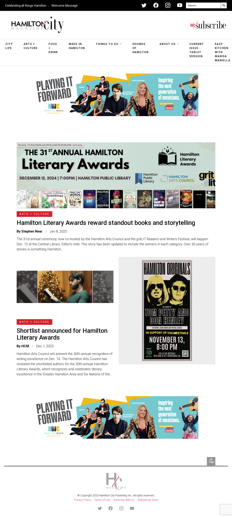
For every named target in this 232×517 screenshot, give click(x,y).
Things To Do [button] (107, 44)
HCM (25, 346)
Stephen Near (31, 231)
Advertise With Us (124, 500)
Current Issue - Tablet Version (196, 50)
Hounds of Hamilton (140, 48)
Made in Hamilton (77, 46)
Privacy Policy (82, 500)
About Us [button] (167, 44)
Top (211, 462)
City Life (9, 46)
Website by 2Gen (148, 500)
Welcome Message (64, 5)
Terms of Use (102, 500)
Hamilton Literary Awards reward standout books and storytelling (106, 222)
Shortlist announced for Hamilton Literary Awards (62, 334)
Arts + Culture (31, 46)
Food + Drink (53, 48)
